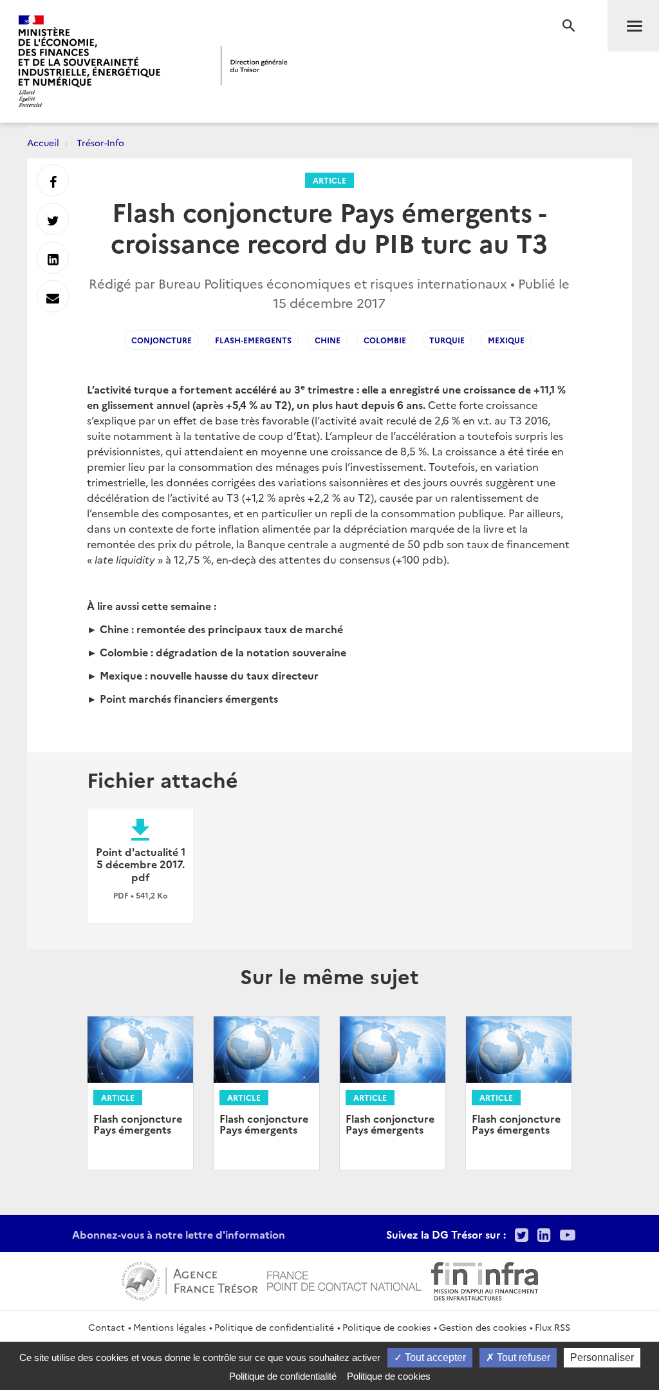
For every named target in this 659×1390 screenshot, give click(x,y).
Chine (327, 339)
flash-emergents (253, 339)
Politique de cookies (386, 1326)
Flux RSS (552, 1326)
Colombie (385, 339)
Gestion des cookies (482, 1326)
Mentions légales (169, 1326)
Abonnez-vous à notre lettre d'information (178, 1234)
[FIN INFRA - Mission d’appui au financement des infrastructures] (484, 1279)
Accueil (43, 142)
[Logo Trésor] (254, 65)
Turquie (447, 339)
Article (329, 180)
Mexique (506, 339)
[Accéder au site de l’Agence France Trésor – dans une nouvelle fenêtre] (189, 1279)
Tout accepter (434, 1357)
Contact (106, 1326)
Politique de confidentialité (274, 1326)
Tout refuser (522, 1357)
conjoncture (161, 339)
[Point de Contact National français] (344, 1279)
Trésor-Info (100, 142)
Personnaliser (602, 1357)
